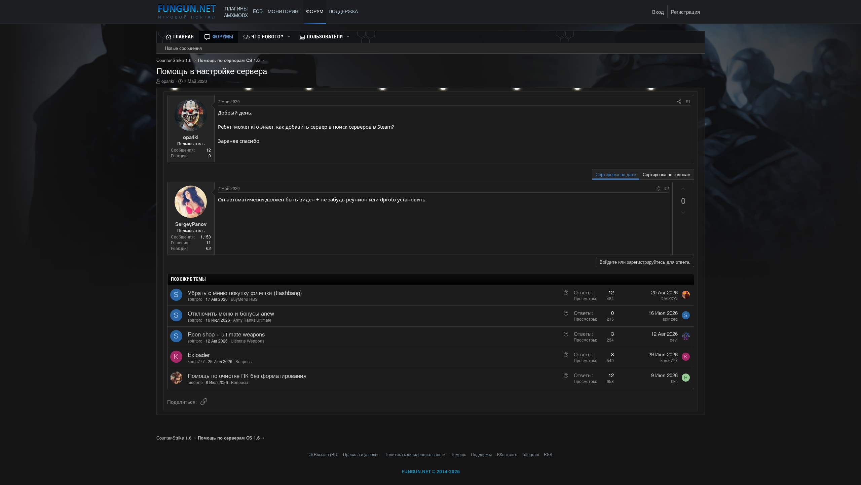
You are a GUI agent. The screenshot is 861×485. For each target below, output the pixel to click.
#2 (666, 188)
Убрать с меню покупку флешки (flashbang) (245, 292)
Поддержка (481, 454)
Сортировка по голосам (666, 174)
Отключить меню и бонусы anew (231, 313)
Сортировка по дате (616, 174)
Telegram (530, 454)
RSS (548, 454)
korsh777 (196, 361)
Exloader (199, 354)
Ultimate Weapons (247, 341)
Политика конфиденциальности (415, 454)
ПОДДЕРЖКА (345, 11)
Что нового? (267, 37)
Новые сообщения (183, 48)
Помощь (458, 454)
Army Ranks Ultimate (252, 320)
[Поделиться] (679, 101)
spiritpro (195, 299)
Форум (315, 11)
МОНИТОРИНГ (284, 11)
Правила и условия (361, 454)
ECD (258, 11)
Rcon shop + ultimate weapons (226, 334)
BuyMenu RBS (244, 299)
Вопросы (244, 361)
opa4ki (167, 81)
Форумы (222, 37)
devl (674, 340)
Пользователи (325, 37)
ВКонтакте (507, 454)
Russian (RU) (326, 454)
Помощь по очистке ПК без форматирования (247, 375)
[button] (288, 36)
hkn (674, 381)
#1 (688, 101)
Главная (183, 37)
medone (195, 382)
